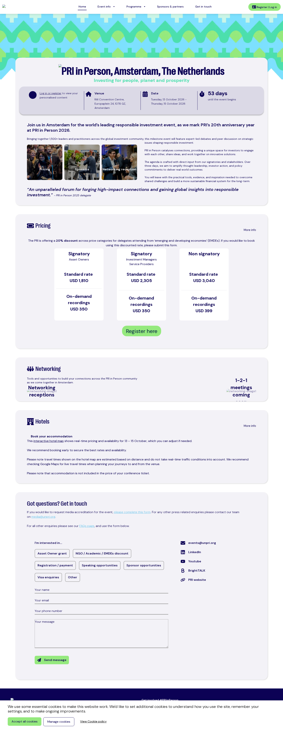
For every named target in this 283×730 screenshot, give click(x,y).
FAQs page (86, 526)
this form (170, 245)
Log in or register (50, 93)
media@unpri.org (43, 517)
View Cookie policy (93, 721)
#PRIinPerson (169, 700)
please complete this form (132, 512)
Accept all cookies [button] (25, 721)
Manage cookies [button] (58, 722)
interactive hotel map (48, 441)
